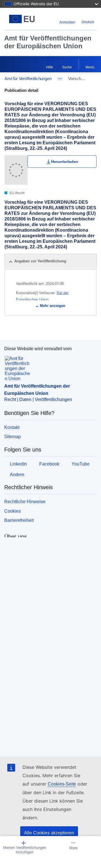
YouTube (80, 464)
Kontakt (11, 427)
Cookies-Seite (62, 784)
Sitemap (12, 436)
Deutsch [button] (88, 22)
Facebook (49, 464)
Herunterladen (64, 161)
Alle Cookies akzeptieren (49, 832)
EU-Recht (16, 193)
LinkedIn (18, 464)
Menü (90, 67)
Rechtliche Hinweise (24, 501)
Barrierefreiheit (19, 520)
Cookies (12, 511)
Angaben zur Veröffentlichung (40, 261)
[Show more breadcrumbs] (60, 78)
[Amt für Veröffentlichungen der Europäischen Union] (22, 19)
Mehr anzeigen (52, 306)
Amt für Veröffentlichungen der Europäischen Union (47, 42)
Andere (17, 474)
